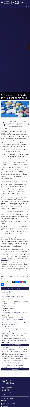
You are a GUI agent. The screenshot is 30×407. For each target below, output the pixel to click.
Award (3, 279)
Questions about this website (8, 403)
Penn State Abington (11, 121)
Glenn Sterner (5, 131)
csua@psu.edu (5, 390)
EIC (14, 365)
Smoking (18, 367)
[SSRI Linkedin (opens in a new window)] (5, 395)
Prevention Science (9, 367)
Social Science (17, 360)
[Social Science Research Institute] (8, 381)
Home (2, 93)
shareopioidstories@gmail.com (14, 270)
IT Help (3, 404)
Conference (7, 365)
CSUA (18, 349)
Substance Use (13, 348)
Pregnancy (20, 365)
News (7, 93)
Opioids (20, 276)
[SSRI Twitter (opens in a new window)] (3, 395)
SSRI (6, 352)
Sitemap (4, 400)
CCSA (25, 349)
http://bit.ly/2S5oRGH (7, 268)
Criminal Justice (13, 276)
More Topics (15, 369)
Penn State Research (19, 352)
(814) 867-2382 (5, 389)
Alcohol (18, 356)
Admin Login (5, 406)
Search (3, 402)
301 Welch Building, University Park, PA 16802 (12, 392)
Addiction (25, 276)
